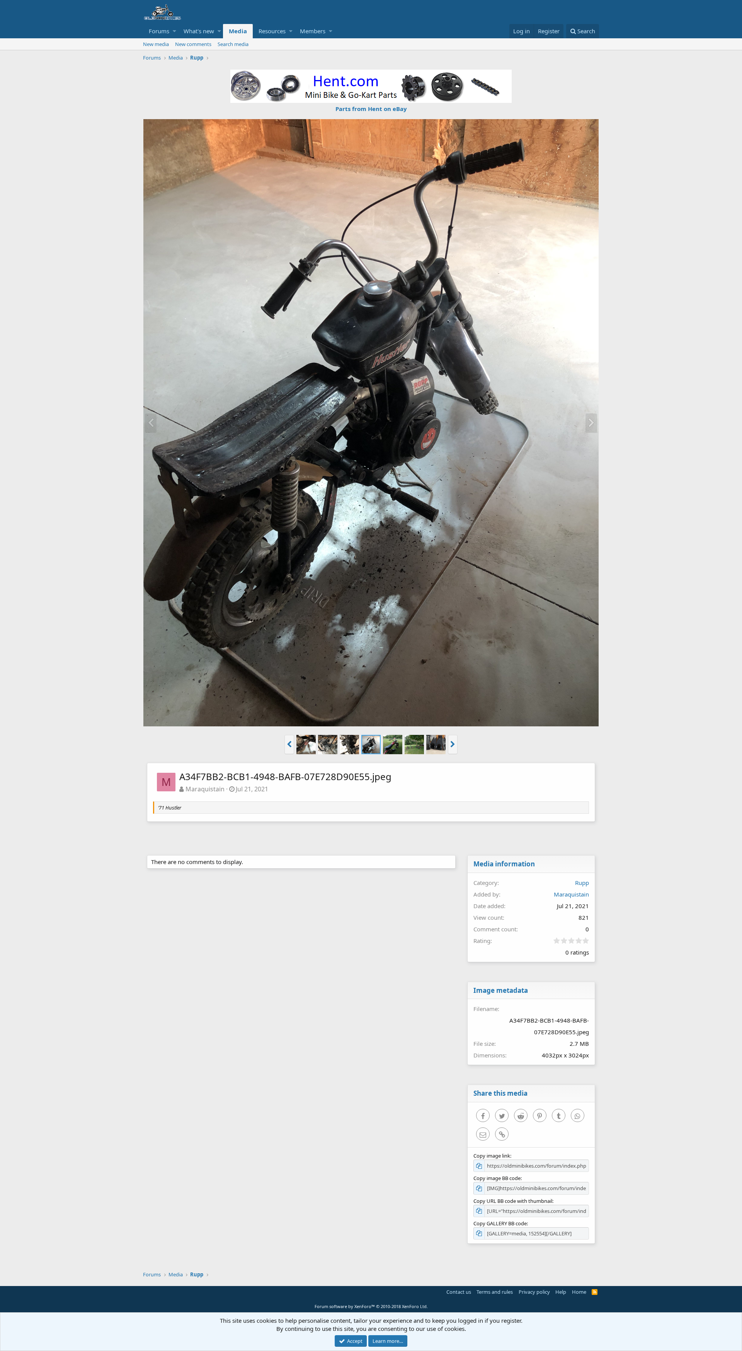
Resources (272, 31)
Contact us (458, 1291)
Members (312, 31)
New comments (193, 44)
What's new (199, 31)
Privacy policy (534, 1291)
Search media (233, 44)
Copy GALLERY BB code (500, 1223)
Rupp (582, 882)
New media (156, 44)
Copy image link (491, 1155)
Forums (159, 31)
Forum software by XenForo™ (371, 1306)
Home (579, 1291)
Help (560, 1291)
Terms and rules (495, 1291)
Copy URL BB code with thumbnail (512, 1200)
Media (238, 31)
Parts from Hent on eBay (371, 109)
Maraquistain (205, 789)
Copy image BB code (497, 1178)
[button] (174, 31)
